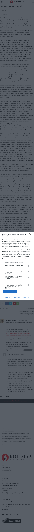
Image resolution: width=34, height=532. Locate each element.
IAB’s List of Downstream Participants (19, 258)
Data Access (17, 297)
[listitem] (17, 262)
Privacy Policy (26, 297)
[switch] (28, 266)
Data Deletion (8, 297)
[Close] (30, 234)
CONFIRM (10, 291)
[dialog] (17, 266)
